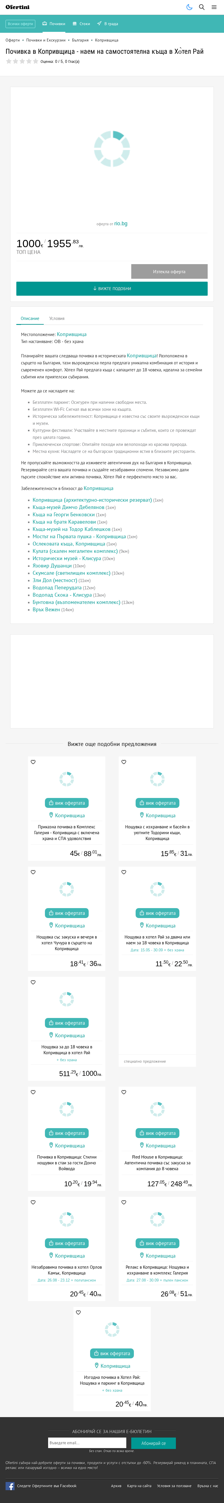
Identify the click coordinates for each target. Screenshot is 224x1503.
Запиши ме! (154, 65)
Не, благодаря (162, 77)
